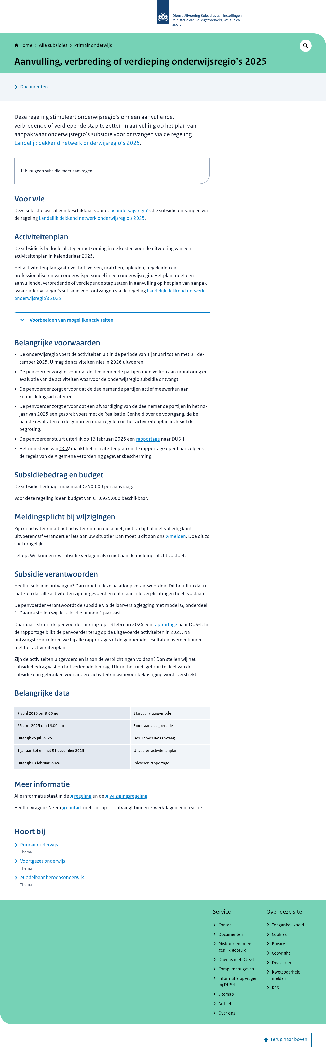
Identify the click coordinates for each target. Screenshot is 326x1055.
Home (25, 45)
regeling (82, 796)
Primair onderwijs (93, 45)
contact (74, 808)
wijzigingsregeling (128, 796)
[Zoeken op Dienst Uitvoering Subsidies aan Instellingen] (306, 46)
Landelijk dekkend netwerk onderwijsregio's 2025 (92, 218)
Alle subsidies (53, 45)
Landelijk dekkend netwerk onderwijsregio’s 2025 (77, 143)
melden (178, 536)
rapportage (148, 439)
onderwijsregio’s (133, 211)
